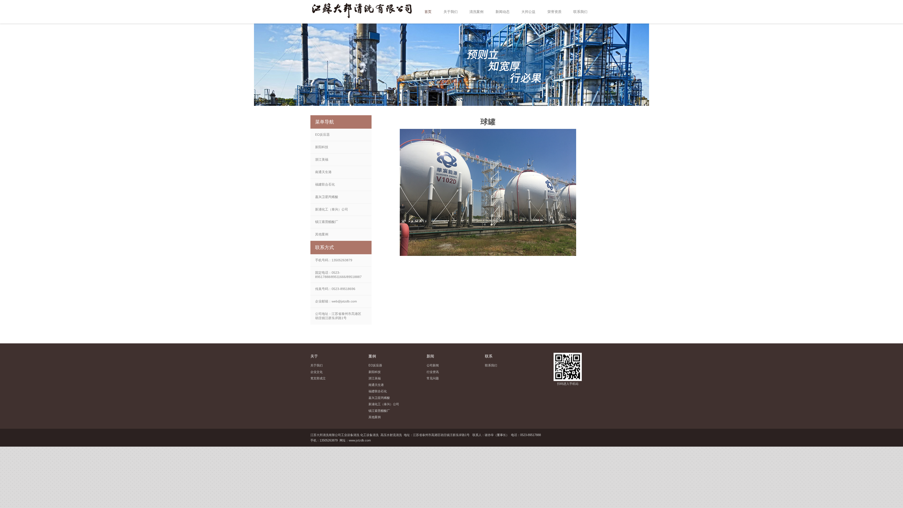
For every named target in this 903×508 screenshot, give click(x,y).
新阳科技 (321, 147)
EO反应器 (322, 134)
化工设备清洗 (369, 435)
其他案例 (321, 234)
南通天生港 (323, 172)
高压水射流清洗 (391, 435)
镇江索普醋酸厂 (326, 222)
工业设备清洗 (350, 435)
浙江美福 (321, 159)
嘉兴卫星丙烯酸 (326, 197)
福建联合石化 (325, 184)
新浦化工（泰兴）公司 (331, 209)
